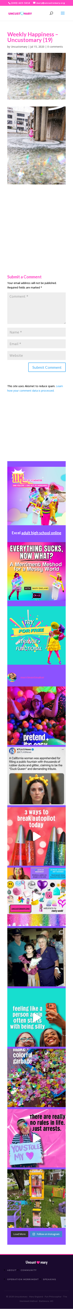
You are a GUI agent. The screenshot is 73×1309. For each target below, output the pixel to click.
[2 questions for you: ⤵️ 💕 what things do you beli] (36, 715)
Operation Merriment (23, 1279)
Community (29, 1270)
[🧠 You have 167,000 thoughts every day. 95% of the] (36, 836)
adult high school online (41, 532)
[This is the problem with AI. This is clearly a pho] (36, 776)
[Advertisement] (36, 221)
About (11, 1270)
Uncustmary (36, 1262)
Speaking (49, 1279)
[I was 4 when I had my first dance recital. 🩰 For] (36, 957)
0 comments (55, 46)
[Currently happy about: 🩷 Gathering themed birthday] (36, 1198)
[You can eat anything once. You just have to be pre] (36, 1138)
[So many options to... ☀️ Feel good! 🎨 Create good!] (36, 897)
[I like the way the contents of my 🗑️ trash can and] (36, 1078)
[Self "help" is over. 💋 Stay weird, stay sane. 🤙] (36, 1017)
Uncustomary (19, 46)
